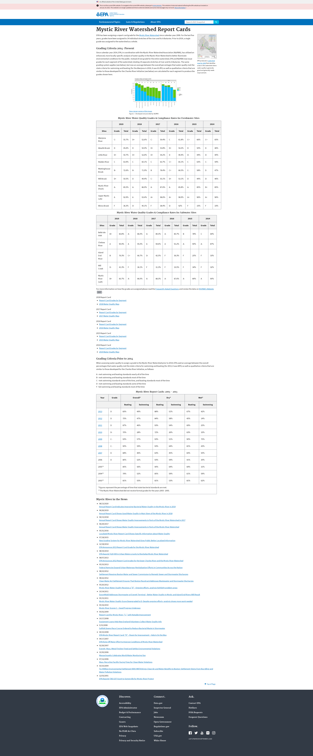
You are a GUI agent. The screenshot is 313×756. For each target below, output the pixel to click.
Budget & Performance (130, 712)
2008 (100, 446)
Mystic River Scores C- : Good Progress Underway (120, 608)
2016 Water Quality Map (109, 328)
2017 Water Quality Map (109, 316)
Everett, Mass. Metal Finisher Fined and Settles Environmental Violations (129, 648)
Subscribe (158, 731)
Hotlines (193, 708)
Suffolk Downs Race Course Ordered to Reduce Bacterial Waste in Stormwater (132, 628)
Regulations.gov (161, 727)
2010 (100, 432)
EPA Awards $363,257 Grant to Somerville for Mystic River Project (126, 678)
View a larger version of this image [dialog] (140, 111)
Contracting (125, 717)
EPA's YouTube (202, 732)
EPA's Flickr (207, 732)
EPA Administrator (128, 708)
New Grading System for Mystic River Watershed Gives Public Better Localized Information (137, 540)
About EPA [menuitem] (156, 22)
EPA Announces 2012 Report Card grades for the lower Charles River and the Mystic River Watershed (141, 560)
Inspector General (162, 708)
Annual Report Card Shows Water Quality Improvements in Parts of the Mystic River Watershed (139, 527)
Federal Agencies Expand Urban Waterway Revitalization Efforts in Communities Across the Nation (141, 567)
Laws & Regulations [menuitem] (135, 22)
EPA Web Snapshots (128, 727)
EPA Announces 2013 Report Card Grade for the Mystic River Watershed (129, 547)
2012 (100, 418)
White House (160, 741)
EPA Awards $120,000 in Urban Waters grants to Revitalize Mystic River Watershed (133, 554)
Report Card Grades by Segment (112, 300)
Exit (99, 292)
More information (180, 8)
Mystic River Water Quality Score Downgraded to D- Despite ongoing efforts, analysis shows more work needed (145, 601)
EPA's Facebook (190, 732)
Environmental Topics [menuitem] (109, 22)
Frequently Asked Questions (167, 289)
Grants (122, 722)
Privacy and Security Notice (132, 741)
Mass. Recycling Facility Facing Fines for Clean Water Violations (125, 662)
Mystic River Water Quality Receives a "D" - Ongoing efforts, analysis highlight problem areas (138, 587)
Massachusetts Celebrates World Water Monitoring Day (122, 655)
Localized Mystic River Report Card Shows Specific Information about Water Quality (134, 533)
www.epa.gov (157, 5)
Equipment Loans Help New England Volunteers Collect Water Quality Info (130, 621)
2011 (100, 425)
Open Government (163, 722)
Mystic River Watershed (149, 35)
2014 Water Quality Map (109, 352)
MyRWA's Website (206, 289)
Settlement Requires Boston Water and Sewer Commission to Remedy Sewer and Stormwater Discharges (143, 574)
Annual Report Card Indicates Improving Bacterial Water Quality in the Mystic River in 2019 (137, 506)
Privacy (122, 736)
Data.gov (158, 703)
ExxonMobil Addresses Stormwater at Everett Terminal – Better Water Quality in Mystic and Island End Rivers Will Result (149, 594)
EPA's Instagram (213, 732)
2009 (100, 439)
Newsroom (159, 717)
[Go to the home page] (102, 14)
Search (216, 22)
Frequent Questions (198, 717)
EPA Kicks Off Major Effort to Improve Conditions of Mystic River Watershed (130, 641)
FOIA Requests (195, 712)
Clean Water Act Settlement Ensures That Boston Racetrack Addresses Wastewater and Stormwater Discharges (146, 581)
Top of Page (211, 684)
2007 (100, 453)
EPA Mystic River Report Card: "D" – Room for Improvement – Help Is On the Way (133, 635)
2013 (100, 411)
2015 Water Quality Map (109, 340)
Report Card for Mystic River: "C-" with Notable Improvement (125, 614)
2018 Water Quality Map (109, 304)
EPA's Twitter (196, 732)
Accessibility (125, 703)
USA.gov (158, 736)
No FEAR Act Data (127, 731)
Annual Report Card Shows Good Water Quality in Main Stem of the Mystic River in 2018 (135, 513)
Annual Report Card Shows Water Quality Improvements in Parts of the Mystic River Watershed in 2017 (142, 520)
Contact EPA (195, 703)
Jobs (156, 712)
